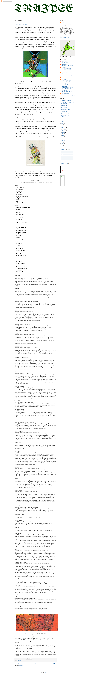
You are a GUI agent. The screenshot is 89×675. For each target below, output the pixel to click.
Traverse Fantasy (64, 61)
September (64, 130)
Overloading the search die (65, 113)
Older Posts (54, 663)
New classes (19, 660)
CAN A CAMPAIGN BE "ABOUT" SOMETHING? (67, 103)
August (63, 132)
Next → (63, 159)
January (63, 140)
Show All (73, 95)
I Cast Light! (64, 67)
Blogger (46, 672)
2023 (62, 126)
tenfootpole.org (64, 90)
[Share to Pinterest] (31, 659)
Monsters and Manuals (65, 93)
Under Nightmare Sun (65, 84)
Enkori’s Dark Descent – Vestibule (67, 91)
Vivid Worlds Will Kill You (65, 109)
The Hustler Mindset (65, 62)
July (63, 133)
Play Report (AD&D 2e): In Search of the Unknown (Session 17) (67, 81)
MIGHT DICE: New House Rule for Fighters (67, 116)
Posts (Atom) (21, 665)
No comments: (22, 658)
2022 (62, 142)
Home (36, 663)
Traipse (63, 22)
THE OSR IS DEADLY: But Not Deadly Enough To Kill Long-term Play (67, 69)
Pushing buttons (64, 107)
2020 (62, 145)
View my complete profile (64, 37)
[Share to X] (28, 659)
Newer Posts (17, 663)
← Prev (63, 152)
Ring (62, 156)
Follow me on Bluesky (64, 163)
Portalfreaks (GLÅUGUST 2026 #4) (67, 65)
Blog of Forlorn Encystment (66, 79)
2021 (62, 143)
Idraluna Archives (64, 86)
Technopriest (21, 24)
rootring (62, 149)
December (64, 127)
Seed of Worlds (64, 64)
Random (63, 154)
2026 (62, 121)
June (63, 135)
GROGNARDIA (64, 77)
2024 (62, 124)
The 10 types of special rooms (66, 100)
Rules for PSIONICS (64, 111)
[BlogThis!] (27, 659)
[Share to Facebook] (30, 659)
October (63, 129)
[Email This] (26, 659)
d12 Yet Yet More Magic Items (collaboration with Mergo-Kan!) (67, 75)
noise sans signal (64, 83)
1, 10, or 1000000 (64, 105)
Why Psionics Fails (64, 94)
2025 (62, 123)
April (63, 136)
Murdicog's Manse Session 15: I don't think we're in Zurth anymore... (67, 88)
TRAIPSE (44, 8)
